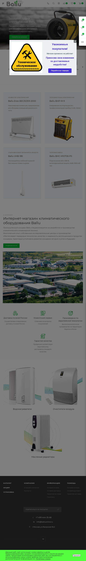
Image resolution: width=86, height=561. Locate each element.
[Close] (75, 41)
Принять (76, 555)
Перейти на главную (60, 71)
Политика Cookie (43, 559)
